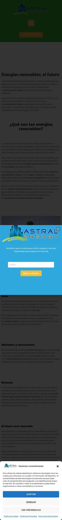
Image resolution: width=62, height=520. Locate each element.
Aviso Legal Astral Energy (48, 516)
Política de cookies (11, 516)
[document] (31, 260)
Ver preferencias (31, 510)
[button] (57, 466)
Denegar (31, 502)
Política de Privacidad (28, 516)
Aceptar (31, 494)
